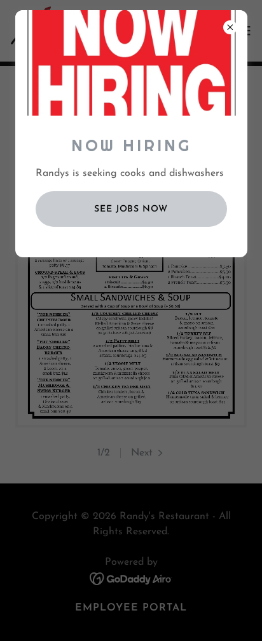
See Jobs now (131, 209)
